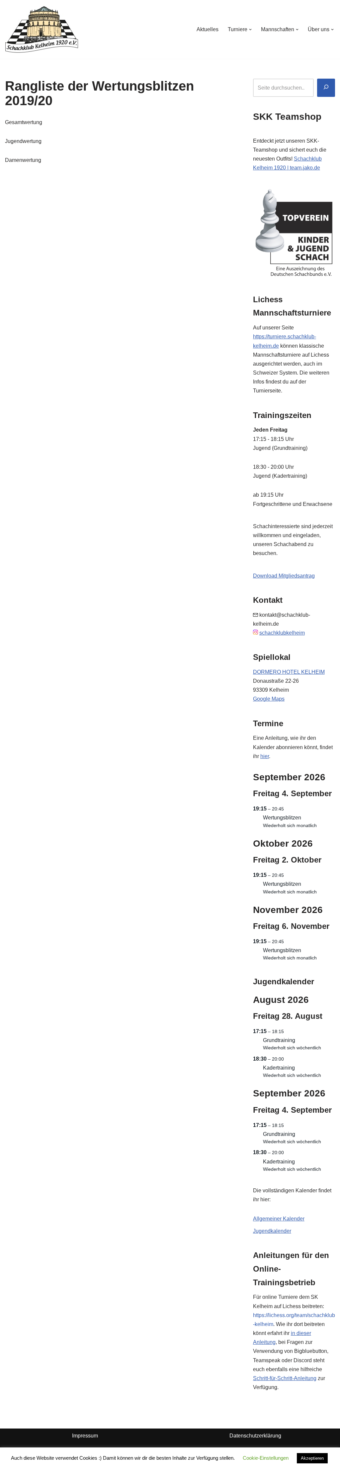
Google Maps (269, 699)
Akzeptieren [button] (312, 1458)
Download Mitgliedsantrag (284, 576)
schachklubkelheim (282, 633)
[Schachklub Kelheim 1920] (41, 29)
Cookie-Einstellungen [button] (266, 1458)
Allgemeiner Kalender (278, 1219)
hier (264, 756)
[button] (250, 29)
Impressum (85, 1435)
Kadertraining (279, 1068)
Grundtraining (279, 1040)
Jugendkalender (272, 1231)
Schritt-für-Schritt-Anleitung (284, 1378)
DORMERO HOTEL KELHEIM (289, 672)
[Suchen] (326, 88)
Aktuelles (207, 29)
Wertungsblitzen (282, 817)
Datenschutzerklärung (255, 1435)
